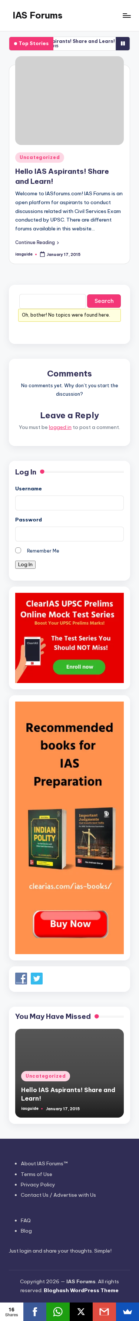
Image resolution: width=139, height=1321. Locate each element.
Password (28, 519)
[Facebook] (35, 1312)
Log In (25, 564)
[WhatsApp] (58, 1312)
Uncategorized (40, 157)
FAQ (26, 1220)
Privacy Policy (38, 1184)
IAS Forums (38, 15)
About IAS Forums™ (44, 1163)
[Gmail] (104, 1312)
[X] (81, 1312)
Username (28, 488)
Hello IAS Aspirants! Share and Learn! (62, 41)
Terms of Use (36, 1174)
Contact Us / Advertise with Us (58, 1195)
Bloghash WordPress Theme (81, 1290)
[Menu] (126, 15)
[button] (37, 242)
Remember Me (43, 551)
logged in (60, 427)
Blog (26, 1230)
